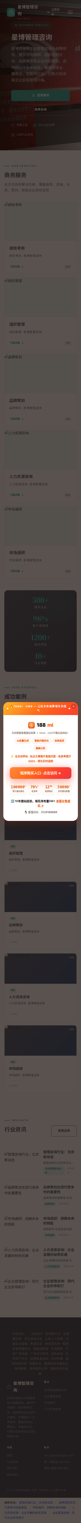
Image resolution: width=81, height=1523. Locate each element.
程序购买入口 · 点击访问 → (40, 772)
